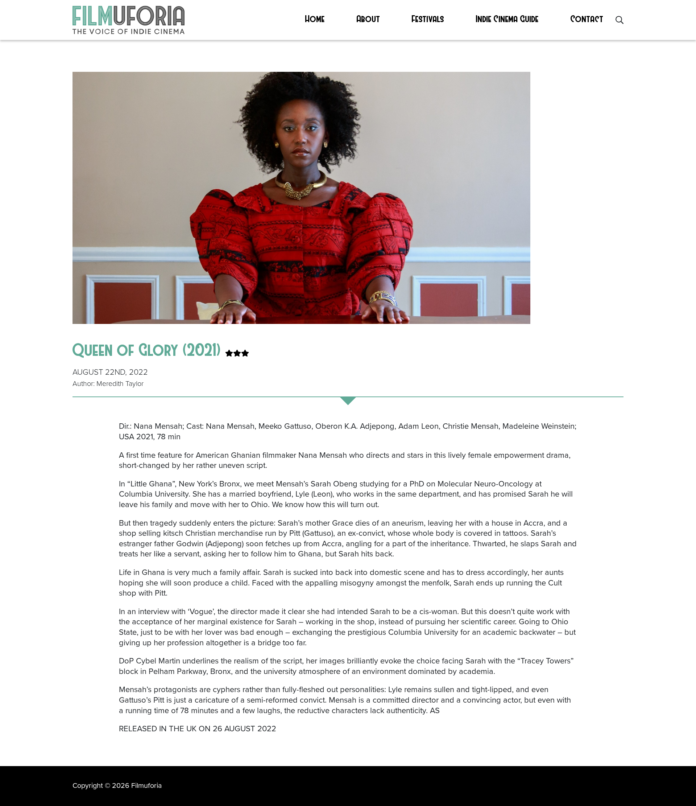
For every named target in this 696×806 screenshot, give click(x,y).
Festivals (428, 18)
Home (315, 18)
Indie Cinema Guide (507, 18)
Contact (587, 18)
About (368, 18)
